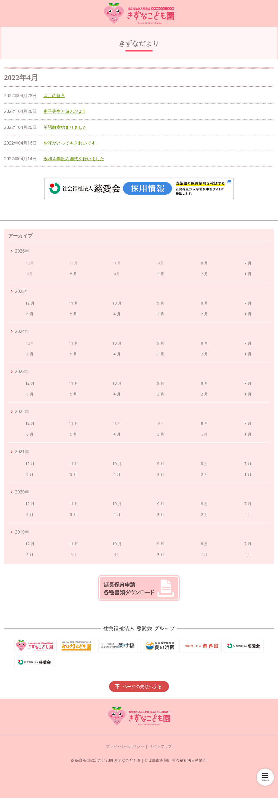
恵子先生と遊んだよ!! (64, 111)
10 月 (117, 303)
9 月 (160, 303)
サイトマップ (160, 746)
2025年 (22, 291)
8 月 (204, 263)
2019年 (22, 532)
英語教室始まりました (65, 127)
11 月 (73, 303)
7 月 (247, 263)
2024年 (22, 331)
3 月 (160, 273)
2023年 (22, 371)
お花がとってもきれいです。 (71, 143)
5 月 (73, 273)
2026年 (22, 251)
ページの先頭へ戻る (142, 686)
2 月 (204, 273)
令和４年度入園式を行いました (73, 159)
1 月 (247, 273)
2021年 (22, 451)
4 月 (117, 313)
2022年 (22, 411)
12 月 (29, 303)
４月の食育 (54, 96)
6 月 (29, 313)
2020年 (22, 492)
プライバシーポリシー (125, 746)
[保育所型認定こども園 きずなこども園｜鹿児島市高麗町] (139, 13)
